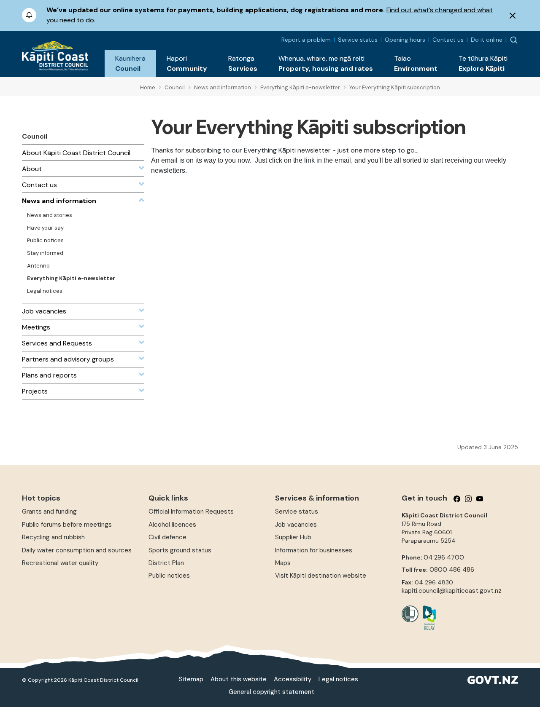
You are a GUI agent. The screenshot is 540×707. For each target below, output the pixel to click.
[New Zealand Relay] (427, 617)
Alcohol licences (172, 524)
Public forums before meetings (67, 524)
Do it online (486, 39)
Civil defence (167, 537)
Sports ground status (179, 550)
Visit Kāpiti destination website (320, 575)
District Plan (166, 563)
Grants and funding (49, 511)
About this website (239, 679)
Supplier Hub (293, 537)
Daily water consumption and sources (77, 550)
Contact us (448, 39)
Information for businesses (313, 550)
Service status (358, 39)
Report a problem (306, 39)
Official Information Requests (191, 511)
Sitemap (191, 679)
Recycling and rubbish (53, 537)
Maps (283, 563)
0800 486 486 (451, 569)
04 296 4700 (444, 557)
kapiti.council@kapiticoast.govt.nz (452, 590)
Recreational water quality (60, 563)
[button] (130, 63)
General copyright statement (271, 692)
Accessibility (292, 679)
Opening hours (405, 39)
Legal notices (338, 679)
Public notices (169, 575)
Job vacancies (296, 524)
